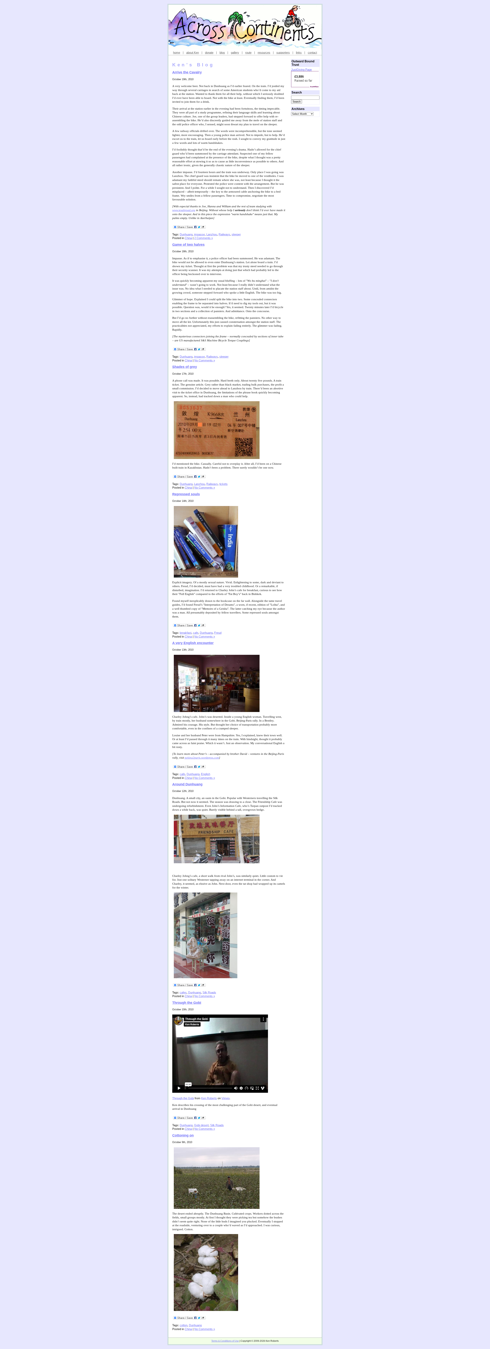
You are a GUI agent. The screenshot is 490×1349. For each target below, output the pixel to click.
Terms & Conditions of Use (225, 1341)
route (248, 52)
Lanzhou (211, 234)
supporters (283, 52)
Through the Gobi (186, 1003)
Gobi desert (201, 1125)
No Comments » (204, 360)
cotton (183, 1325)
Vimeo (225, 1098)
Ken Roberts (209, 1098)
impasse (199, 234)
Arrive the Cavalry (187, 72)
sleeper (236, 234)
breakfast (185, 632)
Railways (224, 234)
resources (264, 52)
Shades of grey (184, 367)
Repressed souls (186, 494)
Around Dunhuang (187, 784)
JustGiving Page (301, 69)
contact (312, 52)
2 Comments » (203, 238)
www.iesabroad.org (183, 210)
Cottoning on (183, 1135)
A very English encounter (193, 643)
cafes (183, 992)
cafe (195, 632)
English (205, 774)
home (176, 52)
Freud (217, 632)
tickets (223, 484)
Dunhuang (186, 234)
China (188, 238)
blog (222, 52)
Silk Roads (209, 992)
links (299, 52)
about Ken (192, 52)
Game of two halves (188, 245)
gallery (235, 52)
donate (209, 52)
